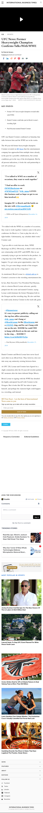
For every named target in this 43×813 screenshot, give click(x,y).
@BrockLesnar (11, 322)
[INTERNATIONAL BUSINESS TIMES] (22, 3)
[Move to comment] (26, 58)
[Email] (23, 58)
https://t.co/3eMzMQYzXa (16, 337)
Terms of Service (9, 417)
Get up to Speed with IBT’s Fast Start (29, 564)
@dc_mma (24, 191)
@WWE (9, 325)
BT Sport (20, 149)
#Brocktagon (29, 322)
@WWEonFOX (11, 191)
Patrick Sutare (8, 52)
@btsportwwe (12, 310)
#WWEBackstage (12, 188)
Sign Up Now (12, 567)
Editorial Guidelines (31, 437)
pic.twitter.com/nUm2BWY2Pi (18, 209)
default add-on (31, 274)
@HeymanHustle (23, 206)
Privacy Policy (20, 417)
